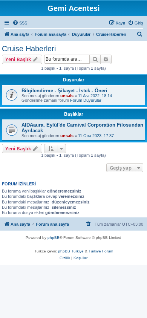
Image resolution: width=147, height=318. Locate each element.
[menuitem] (19, 23)
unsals (67, 95)
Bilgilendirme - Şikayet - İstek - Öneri (64, 90)
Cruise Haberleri (29, 48)
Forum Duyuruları (86, 100)
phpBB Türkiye (71, 251)
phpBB (53, 237)
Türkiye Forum (101, 251)
